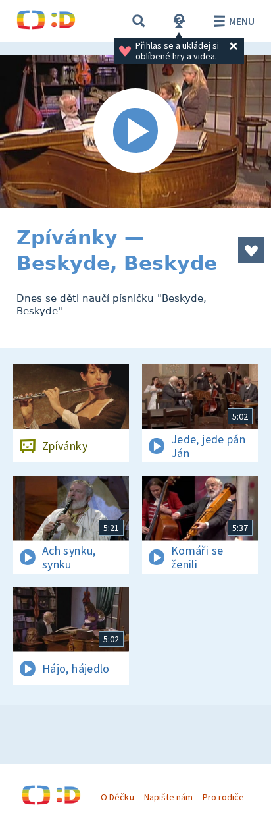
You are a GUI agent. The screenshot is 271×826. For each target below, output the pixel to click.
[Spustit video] (135, 131)
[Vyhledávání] (139, 21)
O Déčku (117, 797)
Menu (242, 21)
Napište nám (168, 797)
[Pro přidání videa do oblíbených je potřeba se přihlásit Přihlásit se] (251, 250)
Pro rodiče (223, 797)
